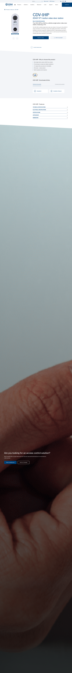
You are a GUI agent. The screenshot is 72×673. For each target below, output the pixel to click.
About (56, 4)
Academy (32, 4)
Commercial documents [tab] (59, 84)
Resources (39, 4)
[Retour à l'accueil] (9, 4)
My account (46, 1)
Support (51, 4)
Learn (45, 4)
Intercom (12, 9)
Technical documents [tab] (37, 84)
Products (19, 4)
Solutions (26, 4)
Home (14, 4)
